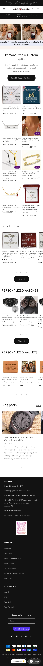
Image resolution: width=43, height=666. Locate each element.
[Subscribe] (32, 621)
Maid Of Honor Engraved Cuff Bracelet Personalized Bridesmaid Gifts (30, 173)
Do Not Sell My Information (14, 573)
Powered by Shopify (25, 654)
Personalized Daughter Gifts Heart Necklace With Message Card (10, 108)
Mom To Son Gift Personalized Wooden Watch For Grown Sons (28, 317)
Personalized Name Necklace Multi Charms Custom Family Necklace (30, 139)
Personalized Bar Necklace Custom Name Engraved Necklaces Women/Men (10, 173)
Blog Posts (8, 578)
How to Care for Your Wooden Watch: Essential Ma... (18, 439)
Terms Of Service (10, 568)
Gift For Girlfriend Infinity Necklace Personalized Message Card (31, 108)
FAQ (5, 597)
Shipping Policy (9, 553)
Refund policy (37, 654)
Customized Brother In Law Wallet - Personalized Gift (10, 378)
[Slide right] (26, 272)
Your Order (8, 602)
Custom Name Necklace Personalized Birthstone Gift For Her (11, 207)
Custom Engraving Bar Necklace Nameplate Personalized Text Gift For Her (11, 139)
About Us (7, 548)
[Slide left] (16, 272)
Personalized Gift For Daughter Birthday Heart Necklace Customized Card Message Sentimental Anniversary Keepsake (31, 209)
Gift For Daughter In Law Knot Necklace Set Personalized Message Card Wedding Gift (28, 253)
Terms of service (22, 658)
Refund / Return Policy (12, 558)
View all (21, 279)
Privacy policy (11, 658)
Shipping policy (33, 658)
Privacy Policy (9, 563)
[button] (4, 9)
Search (6, 592)
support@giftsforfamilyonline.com (17, 491)
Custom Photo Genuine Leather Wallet (27, 378)
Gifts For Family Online (13, 654)
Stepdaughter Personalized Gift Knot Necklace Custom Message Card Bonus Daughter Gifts (10, 254)
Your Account (9, 607)
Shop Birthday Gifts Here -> (21, 78)
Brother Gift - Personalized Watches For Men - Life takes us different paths (10, 317)
